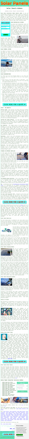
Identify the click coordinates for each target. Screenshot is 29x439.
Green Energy (25, 414)
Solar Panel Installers (20, 412)
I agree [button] (18, 434)
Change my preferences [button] (20, 436)
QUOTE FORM (10, 358)
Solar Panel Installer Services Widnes (12, 380)
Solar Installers (13, 411)
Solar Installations (24, 415)
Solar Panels (19, 418)
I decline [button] (21, 434)
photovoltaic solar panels (19, 339)
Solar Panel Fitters (21, 411)
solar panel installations (11, 343)
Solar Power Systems (10, 412)
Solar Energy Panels (18, 413)
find (4, 366)
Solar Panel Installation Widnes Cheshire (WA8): (11, 13)
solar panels (21, 47)
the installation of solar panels (14, 353)
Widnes (22, 205)
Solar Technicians (14, 416)
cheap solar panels (18, 345)
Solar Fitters (6, 411)
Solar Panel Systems (9, 419)
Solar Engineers (9, 413)
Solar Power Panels (9, 414)
